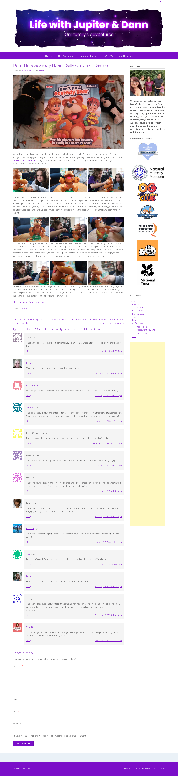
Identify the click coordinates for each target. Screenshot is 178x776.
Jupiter (41, 70)
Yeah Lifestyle (32, 627)
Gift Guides (137, 310)
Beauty (135, 304)
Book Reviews (142, 326)
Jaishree (30, 407)
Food (134, 320)
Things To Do (66, 56)
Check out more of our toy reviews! (29, 302)
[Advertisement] (147, 434)
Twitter (162, 769)
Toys (26, 308)
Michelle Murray (33, 385)
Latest (133, 301)
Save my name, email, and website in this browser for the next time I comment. (51, 735)
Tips (134, 336)
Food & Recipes (88, 56)
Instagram (146, 769)
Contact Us (126, 56)
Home (48, 56)
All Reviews (137, 323)
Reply (28, 351)
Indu (28, 554)
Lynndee (30, 576)
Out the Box (25, 769)
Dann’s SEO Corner (132, 769)
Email (16, 711)
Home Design (138, 314)
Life (21, 308)
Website (17, 723)
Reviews (108, 56)
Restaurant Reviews (145, 330)
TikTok (155, 769)
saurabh (30, 528)
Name (16, 699)
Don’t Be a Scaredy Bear (24, 160)
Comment (18, 666)
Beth (28, 363)
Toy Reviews (142, 333)
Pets (134, 317)
